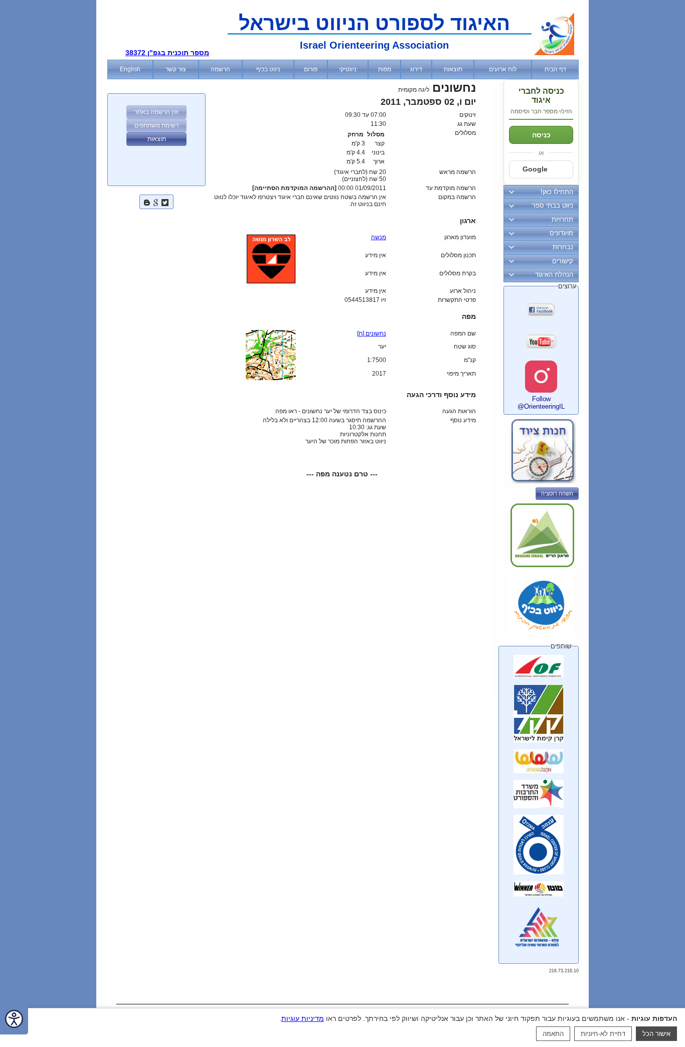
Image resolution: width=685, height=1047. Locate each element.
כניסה (541, 135)
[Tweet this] (165, 201)
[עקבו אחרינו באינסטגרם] (541, 377)
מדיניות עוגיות (302, 1018)
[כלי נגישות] (14, 1019)
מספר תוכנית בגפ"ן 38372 (167, 53)
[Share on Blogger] (147, 201)
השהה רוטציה (557, 493)
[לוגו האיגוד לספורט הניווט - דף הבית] (554, 53)
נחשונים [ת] (371, 333)
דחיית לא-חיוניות (603, 1033)
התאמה (553, 1033)
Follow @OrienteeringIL (541, 402)
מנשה (378, 237)
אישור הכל (656, 1033)
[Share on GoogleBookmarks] (156, 201)
